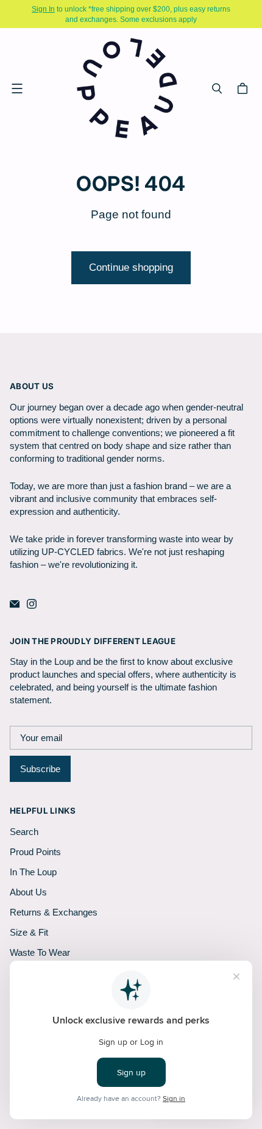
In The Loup (33, 872)
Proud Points (35, 852)
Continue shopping (131, 267)
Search (24, 831)
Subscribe (40, 769)
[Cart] (244, 88)
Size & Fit (29, 932)
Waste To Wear (40, 952)
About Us (28, 892)
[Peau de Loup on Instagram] (31, 603)
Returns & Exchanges (53, 912)
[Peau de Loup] (128, 88)
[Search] (217, 88)
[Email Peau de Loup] (14, 603)
